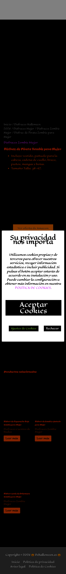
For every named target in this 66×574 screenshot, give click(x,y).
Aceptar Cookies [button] (33, 308)
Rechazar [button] (52, 328)
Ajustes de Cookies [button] (23, 328)
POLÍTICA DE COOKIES (33, 288)
